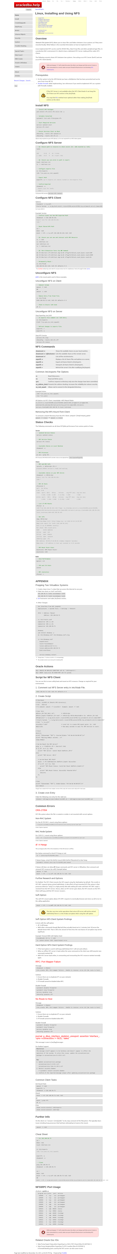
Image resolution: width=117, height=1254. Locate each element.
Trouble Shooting (20, 46)
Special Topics (19, 51)
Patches (68, 1)
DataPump (18, 26)
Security (17, 38)
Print (100, 1)
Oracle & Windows (21, 62)
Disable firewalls (43, 83)
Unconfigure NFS (42, 22)
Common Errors (42, 30)
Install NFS (41, 18)
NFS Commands (42, 24)
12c (62, 1)
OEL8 (79, 1)
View (90, 1)
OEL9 (85, 1)
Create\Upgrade (20, 23)
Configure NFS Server (44, 19)
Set (39, 598)
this (57, 97)
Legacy (17, 66)
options (88, 268)
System (17, 42)
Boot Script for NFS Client (45, 27)
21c (53, 1)
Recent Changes (19, 80)
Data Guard (18, 55)
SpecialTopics (39, 9)
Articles (17, 76)
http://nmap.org (57, 521)
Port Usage (50, 25)
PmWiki (64, 1253)
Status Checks (42, 25)
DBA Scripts (19, 59)
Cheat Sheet (41, 31)
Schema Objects (20, 34)
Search (28, 80)
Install (17, 19)
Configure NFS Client (43, 21)
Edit (96, 1)
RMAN (17, 30)
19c (57, 1)
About (44, 1)
